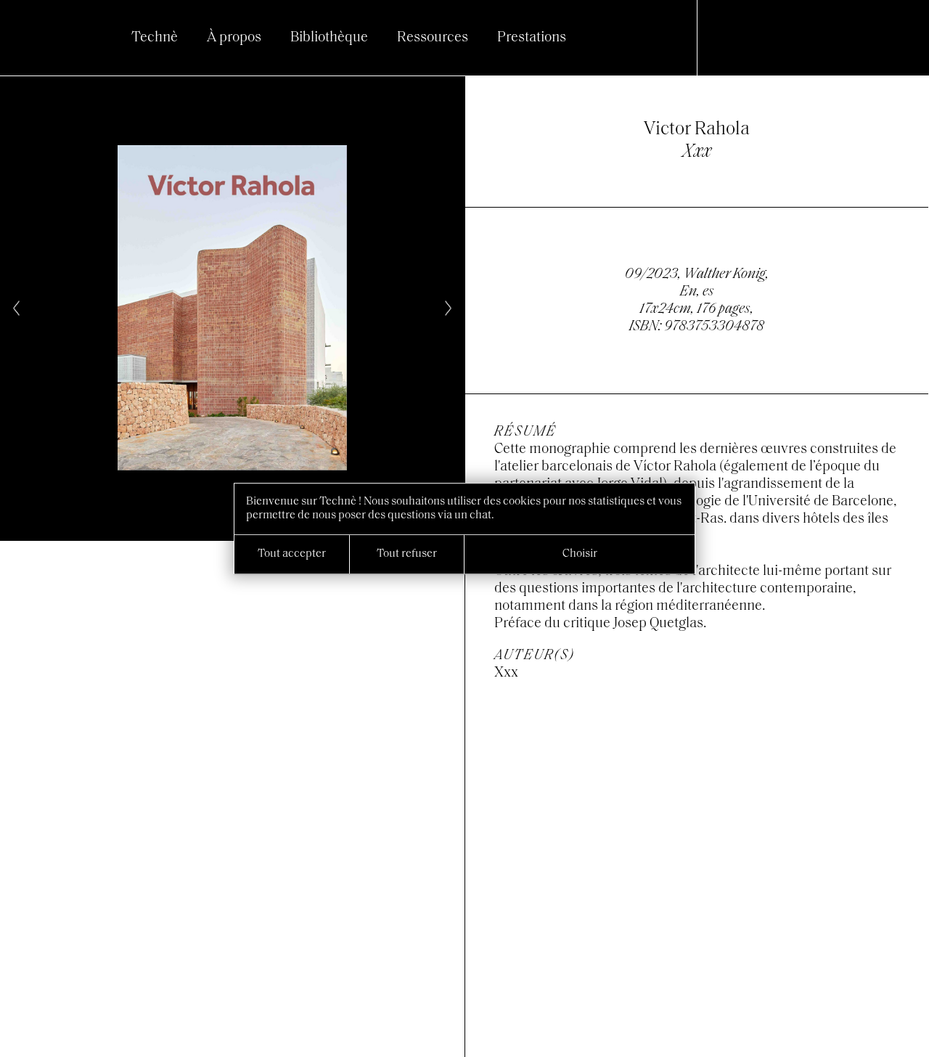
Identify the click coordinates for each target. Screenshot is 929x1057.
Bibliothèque (329, 37)
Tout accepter (292, 554)
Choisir (579, 554)
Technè (154, 37)
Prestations (531, 37)
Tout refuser (407, 554)
